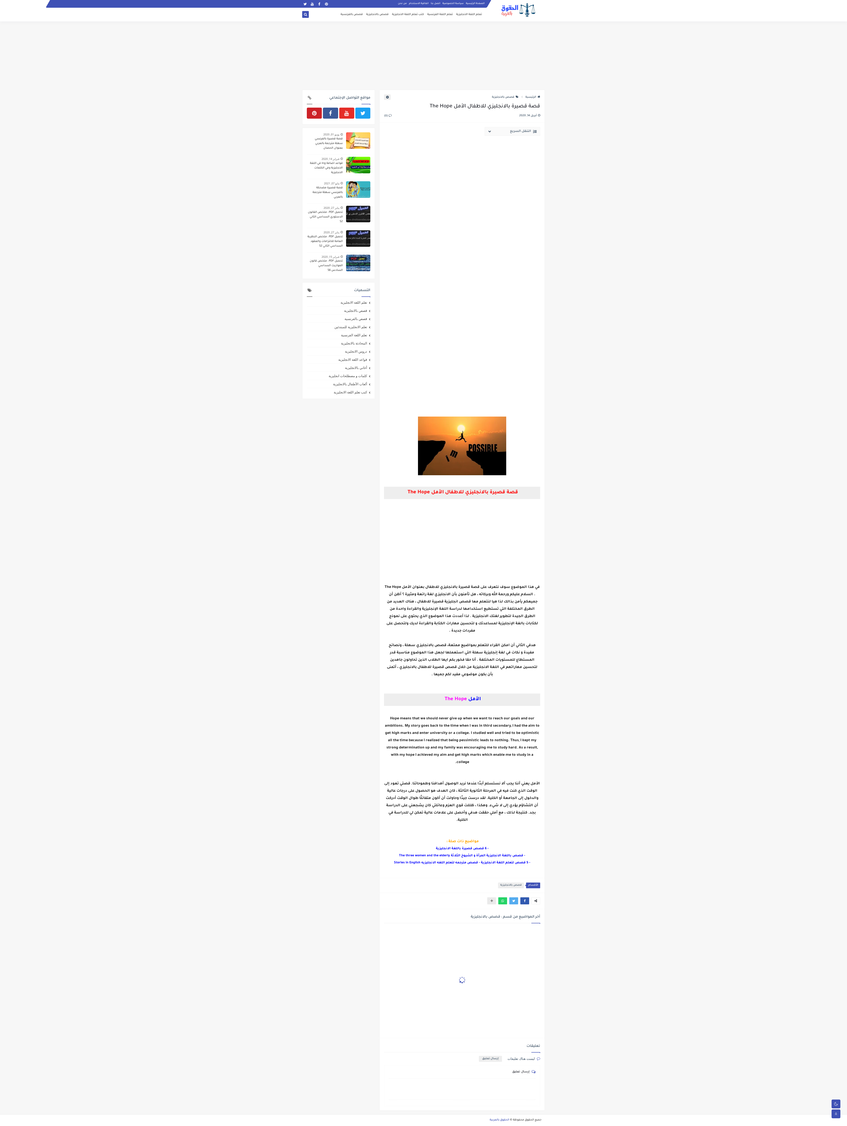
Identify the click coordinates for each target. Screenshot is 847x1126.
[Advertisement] (423, 55)
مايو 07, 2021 (331, 183)
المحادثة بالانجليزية (354, 343)
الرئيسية (530, 97)
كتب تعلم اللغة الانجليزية (408, 14)
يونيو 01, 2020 (331, 134)
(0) (386, 116)
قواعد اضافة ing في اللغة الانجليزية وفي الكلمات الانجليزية (326, 168)
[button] (524, 900)
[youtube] (312, 4)
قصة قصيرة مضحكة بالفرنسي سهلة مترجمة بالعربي (328, 192)
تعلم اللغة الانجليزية (469, 14)
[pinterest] (326, 4)
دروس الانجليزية (356, 351)
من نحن (402, 3)
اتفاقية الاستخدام (419, 3)
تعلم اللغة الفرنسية (440, 14)
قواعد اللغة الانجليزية (352, 359)
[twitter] (305, 4)
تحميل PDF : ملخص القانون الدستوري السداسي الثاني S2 (325, 217)
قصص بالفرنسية (352, 14)
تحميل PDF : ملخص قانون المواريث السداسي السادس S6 (326, 266)
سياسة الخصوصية (453, 3)
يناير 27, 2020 (331, 208)
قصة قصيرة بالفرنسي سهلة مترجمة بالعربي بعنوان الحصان (329, 143)
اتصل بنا (435, 3)
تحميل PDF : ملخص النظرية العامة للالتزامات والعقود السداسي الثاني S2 (325, 241)
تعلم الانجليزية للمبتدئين (350, 327)
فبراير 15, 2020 (330, 257)
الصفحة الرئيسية (475, 3)
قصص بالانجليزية (377, 14)
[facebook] (319, 4)
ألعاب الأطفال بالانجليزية (350, 384)
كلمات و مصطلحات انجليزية (348, 376)
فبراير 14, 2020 (330, 159)
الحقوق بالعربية (499, 1120)
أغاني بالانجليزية (356, 367)
